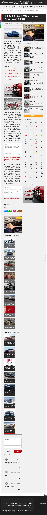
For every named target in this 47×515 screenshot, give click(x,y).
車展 (13, 505)
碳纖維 (30, 508)
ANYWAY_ (8, 23)
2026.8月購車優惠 (29, 6)
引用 (19, 467)
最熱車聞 (38, 43)
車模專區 (18, 2)
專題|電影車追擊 (40, 6)
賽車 (9, 503)
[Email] (45, 503)
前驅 (19, 508)
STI (19, 505)
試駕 (6, 505)
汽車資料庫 (18, 4)
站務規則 (17, 511)
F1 (31, 505)
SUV (21, 503)
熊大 (9, 472)
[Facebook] (41, 503)
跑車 (14, 508)
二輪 (12, 510)
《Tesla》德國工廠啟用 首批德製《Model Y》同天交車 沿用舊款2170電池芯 (14, 78)
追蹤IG (15, 210)
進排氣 (9, 510)
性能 (29, 505)
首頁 (2, 10)
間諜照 (20, 1)
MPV (26, 503)
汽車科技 (29, 2)
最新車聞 (15, 2)
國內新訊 (20, 4)
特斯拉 (5, 207)
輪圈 (11, 503)
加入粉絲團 (6, 210)
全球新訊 (11, 10)
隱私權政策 (8, 511)
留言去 (20, 210)
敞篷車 (4, 503)
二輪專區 (31, 2)
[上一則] (2, 256)
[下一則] (45, 256)
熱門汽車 (15, 4)
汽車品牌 (26, 4)
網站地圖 (13, 511)
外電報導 (23, 4)
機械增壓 (10, 505)
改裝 (19, 503)
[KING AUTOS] (7, 2)
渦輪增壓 (16, 505)
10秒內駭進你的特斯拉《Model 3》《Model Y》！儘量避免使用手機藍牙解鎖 (14, 70)
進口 (6, 508)
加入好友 (10, 210)
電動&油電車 (26, 2)
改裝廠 (22, 510)
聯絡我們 (3, 511)
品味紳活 (29, 4)
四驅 (25, 508)
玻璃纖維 (5, 510)
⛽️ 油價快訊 (7, 6)
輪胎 (6, 503)
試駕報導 (23, 2)
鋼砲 (14, 510)
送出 (18, 451)
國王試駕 (14, 503)
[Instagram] (43, 503)
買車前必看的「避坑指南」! (18, 6)
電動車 (31, 510)
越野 (9, 508)
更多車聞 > (33, 115)
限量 (21, 505)
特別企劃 (31, 4)
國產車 (4, 505)
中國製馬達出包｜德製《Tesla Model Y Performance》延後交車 (27, 10)
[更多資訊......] (5, 447)
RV (23, 503)
